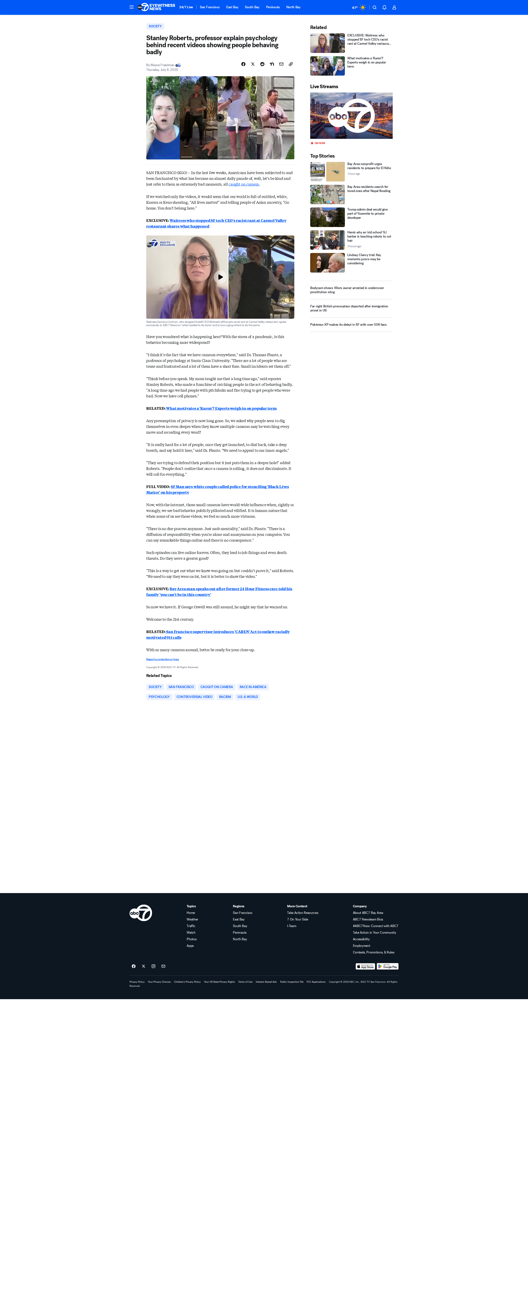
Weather (192, 919)
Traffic (191, 926)
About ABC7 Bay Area (368, 912)
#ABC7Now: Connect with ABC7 (375, 926)
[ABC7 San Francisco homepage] (156, 7)
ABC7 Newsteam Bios (368, 919)
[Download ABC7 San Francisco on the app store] (365, 966)
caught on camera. (244, 184)
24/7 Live (186, 7)
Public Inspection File (291, 982)
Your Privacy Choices (159, 982)
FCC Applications (316, 982)
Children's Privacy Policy (187, 982)
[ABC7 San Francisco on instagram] (153, 966)
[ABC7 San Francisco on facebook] (134, 966)
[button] (131, 7)
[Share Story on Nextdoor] (271, 64)
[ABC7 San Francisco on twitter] (143, 966)
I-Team (291, 926)
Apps (190, 945)
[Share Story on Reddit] (262, 64)
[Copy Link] (290, 64)
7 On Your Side (297, 919)
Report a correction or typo (162, 659)
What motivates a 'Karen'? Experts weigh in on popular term (221, 408)
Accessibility (361, 939)
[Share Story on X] (252, 64)
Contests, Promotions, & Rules (373, 952)
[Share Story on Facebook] (243, 64)
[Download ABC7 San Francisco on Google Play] (387, 966)
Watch (191, 932)
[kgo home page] (141, 913)
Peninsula (273, 7)
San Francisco (210, 7)
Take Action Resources (302, 912)
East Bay (232, 7)
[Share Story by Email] (281, 64)
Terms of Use (245, 982)
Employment (361, 945)
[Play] (351, 115)
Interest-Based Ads (266, 982)
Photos (191, 939)
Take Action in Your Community (374, 932)
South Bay (252, 7)
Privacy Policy (137, 982)
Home (191, 912)
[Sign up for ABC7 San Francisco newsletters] (163, 966)
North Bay (293, 7)
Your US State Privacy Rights (219, 982)
